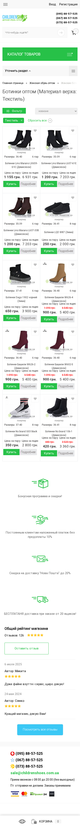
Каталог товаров (23, 54)
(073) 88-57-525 (29, 766)
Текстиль (11, 120)
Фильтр (17, 111)
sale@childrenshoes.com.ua (34, 773)
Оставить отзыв (27, 648)
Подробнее (28, 184)
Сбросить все (37, 120)
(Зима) (69, 232)
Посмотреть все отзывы (40, 729)
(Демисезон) (23, 167)
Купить (11, 184)
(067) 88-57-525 (29, 760)
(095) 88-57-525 (29, 753)
